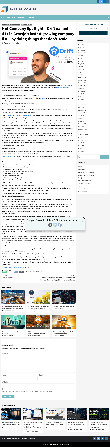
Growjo (18, 24)
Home (2, 17)
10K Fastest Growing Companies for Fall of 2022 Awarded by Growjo (38, 332)
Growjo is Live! (7, 276)
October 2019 (82, 132)
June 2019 (81, 143)
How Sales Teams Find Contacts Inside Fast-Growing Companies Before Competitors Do (98, 425)
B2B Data (81, 167)
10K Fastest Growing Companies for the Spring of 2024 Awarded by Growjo (38, 308)
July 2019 (81, 140)
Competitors (81, 169)
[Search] (108, 17)
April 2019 (81, 148)
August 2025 (81, 58)
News (8, 17)
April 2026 (81, 47)
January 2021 (82, 104)
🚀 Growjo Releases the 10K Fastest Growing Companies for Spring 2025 (12, 307)
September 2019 (83, 134)
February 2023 (82, 83)
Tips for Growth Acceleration (86, 186)
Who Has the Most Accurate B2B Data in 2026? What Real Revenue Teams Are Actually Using (76, 425)
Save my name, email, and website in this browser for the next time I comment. (27, 391)
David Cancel (24, 115)
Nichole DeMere (17, 43)
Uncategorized (61, 302)
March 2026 (81, 50)
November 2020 (82, 110)
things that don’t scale (62, 87)
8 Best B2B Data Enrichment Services (63, 306)
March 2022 (81, 91)
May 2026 (81, 44)
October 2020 (82, 113)
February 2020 (82, 123)
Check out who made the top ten (12, 267)
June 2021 (81, 94)
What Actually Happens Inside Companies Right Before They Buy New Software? (11, 424)
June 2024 (81, 69)
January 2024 (82, 80)
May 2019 (81, 145)
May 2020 (81, 121)
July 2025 (81, 61)
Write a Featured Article (19, 17)
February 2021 (82, 102)
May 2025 (81, 64)
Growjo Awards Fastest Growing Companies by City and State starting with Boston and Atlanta (57, 277)
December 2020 (82, 107)
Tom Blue (62, 308)
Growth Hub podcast (13, 115)
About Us (31, 17)
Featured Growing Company (8, 24)
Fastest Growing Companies (34, 271)
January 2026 (82, 55)
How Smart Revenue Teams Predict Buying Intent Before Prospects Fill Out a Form (54, 424)
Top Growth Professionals (85, 188)
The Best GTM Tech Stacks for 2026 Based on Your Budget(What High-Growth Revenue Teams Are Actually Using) (33, 426)
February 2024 (82, 77)
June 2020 (81, 118)
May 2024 (81, 72)
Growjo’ (42, 98)
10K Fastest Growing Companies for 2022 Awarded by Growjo (63, 332)
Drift (25, 85)
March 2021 (81, 99)
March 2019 (81, 151)
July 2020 (81, 115)
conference (68, 85)
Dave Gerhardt (7, 157)
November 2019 (82, 129)
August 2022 (81, 85)
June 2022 (81, 88)
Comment (5, 353)
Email (41, 375)
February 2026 (82, 53)
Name (4, 375)
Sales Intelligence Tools (84, 183)
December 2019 (82, 126)
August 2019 (81, 137)
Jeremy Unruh (11, 310)
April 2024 (81, 74)
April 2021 (81, 96)
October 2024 (82, 66)
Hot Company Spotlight (26, 24)
